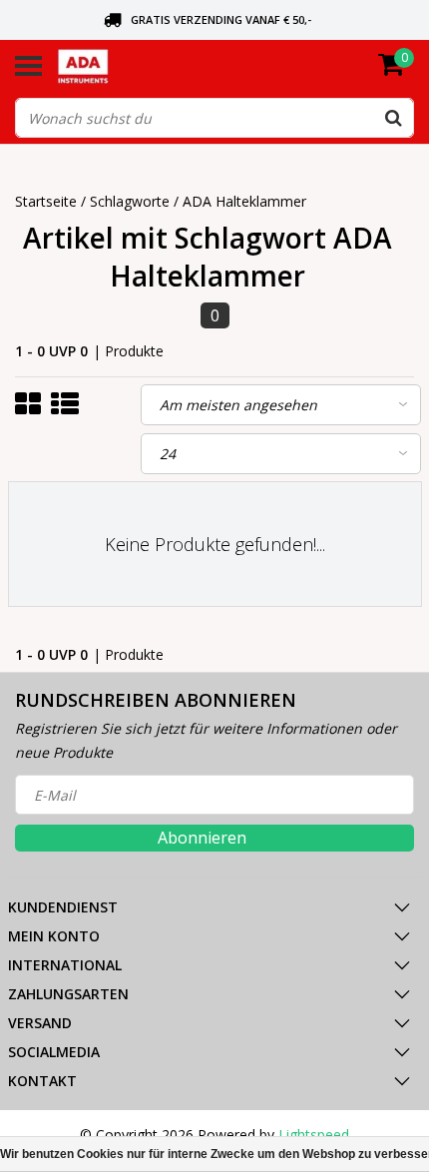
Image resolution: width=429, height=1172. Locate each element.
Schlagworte (130, 201)
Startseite (46, 201)
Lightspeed (313, 1134)
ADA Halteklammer (244, 201)
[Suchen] (393, 118)
